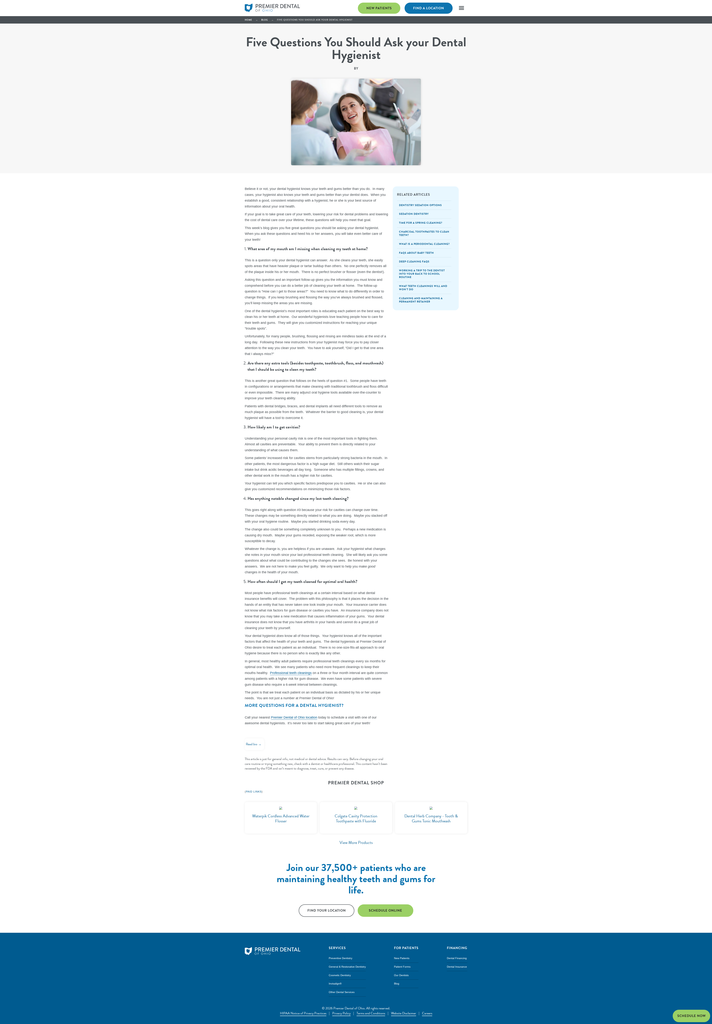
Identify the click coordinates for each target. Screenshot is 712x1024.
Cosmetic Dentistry (340, 975)
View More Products (356, 842)
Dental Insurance (457, 966)
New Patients (379, 8)
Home (248, 20)
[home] (272, 8)
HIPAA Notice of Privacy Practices (303, 1013)
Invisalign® (335, 983)
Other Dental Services (342, 992)
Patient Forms (402, 966)
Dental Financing (457, 958)
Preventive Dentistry (340, 958)
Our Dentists (401, 975)
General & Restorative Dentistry (347, 966)
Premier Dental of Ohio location (294, 717)
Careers (427, 1013)
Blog (264, 20)
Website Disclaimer (403, 1013)
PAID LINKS (254, 791)
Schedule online (385, 910)
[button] (461, 8)
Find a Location (428, 8)
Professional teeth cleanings (291, 673)
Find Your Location (326, 910)
